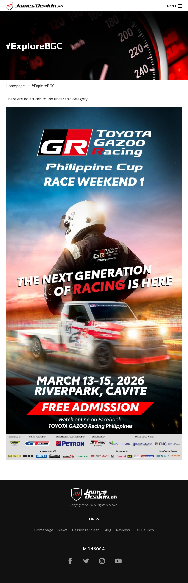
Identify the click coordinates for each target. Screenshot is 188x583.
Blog (107, 530)
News (62, 530)
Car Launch (144, 530)
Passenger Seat (85, 530)
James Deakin (21, 7)
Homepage (15, 85)
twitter (86, 561)
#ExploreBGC (42, 85)
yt (118, 561)
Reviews (123, 530)
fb (70, 561)
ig (102, 561)
